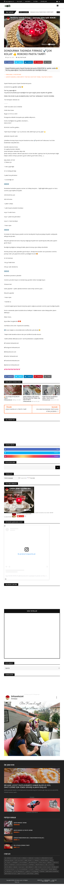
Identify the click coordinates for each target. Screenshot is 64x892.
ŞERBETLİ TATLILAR (22, 873)
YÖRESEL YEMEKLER (52, 869)
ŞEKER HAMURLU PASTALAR (10, 873)
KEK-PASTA (55, 862)
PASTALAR (51, 864)
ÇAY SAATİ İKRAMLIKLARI (19, 871)
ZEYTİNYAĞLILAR (8, 871)
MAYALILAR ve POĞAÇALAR (22, 864)
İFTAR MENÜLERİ (35, 871)
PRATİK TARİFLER (8, 867)
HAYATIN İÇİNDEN (23, 862)
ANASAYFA (39, 880)
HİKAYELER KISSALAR (33, 862)
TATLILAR (31, 869)
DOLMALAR (37, 858)
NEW (46, 864)
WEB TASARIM (45, 881)
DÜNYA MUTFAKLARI (9, 860)
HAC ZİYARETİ (7, 862)
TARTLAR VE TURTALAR (9, 869)
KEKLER (6, 864)
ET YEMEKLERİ (36, 860)
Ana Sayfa (19, 1)
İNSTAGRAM (47, 880)
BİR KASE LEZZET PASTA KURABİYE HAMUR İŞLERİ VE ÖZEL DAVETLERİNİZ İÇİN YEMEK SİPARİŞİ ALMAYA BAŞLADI (27, 786)
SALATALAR (21, 867)
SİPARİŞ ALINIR (55, 867)
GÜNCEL (51, 860)
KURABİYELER (12, 864)
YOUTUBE (54, 880)
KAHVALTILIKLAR (42, 862)
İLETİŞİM (35, 1)
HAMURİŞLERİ (15, 862)
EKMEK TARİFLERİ (27, 860)
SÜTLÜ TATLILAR (46, 867)
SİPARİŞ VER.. (43, 1)
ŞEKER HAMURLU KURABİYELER (52, 871)
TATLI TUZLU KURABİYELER (21, 869)
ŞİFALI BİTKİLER (30, 873)
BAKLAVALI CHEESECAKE (13, 74)
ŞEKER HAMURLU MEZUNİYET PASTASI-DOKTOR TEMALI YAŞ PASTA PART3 (29, 77)
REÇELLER (15, 867)
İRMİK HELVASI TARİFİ (57, 12)
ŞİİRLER (36, 873)
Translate (32, 478)
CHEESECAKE (30, 858)
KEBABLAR (50, 862)
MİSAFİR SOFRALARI (40, 864)
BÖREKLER (24, 858)
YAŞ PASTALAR (22, 57)
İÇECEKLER (42, 871)
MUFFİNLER (31, 864)
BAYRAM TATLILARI (45, 12)
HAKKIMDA (27, 1)
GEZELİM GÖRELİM (44, 860)
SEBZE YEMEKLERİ (29, 867)
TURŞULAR (37, 869)
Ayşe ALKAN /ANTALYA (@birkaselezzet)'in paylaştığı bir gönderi (23, 576)
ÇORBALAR (28, 871)
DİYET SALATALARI (19, 860)
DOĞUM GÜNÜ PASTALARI (46, 858)
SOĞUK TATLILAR (38, 867)
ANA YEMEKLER (8, 858)
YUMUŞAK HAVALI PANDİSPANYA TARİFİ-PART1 (26, 12)
